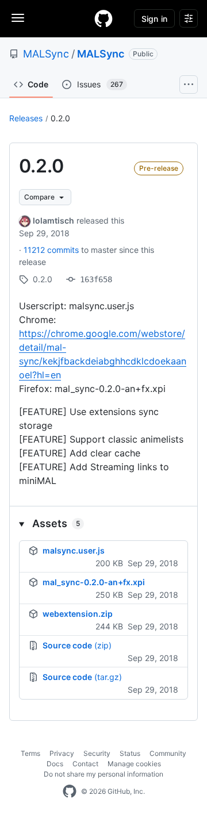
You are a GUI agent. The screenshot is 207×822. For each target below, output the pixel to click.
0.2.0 (60, 118)
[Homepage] (103, 18)
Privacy (61, 753)
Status (130, 753)
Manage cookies (134, 763)
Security (96, 753)
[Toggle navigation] (17, 17)
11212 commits (52, 250)
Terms (30, 753)
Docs (55, 763)
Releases (26, 118)
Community (168, 753)
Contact (85, 763)
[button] (103, 523)
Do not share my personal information (103, 774)
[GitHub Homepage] (69, 791)
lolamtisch (53, 220)
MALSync (46, 54)
